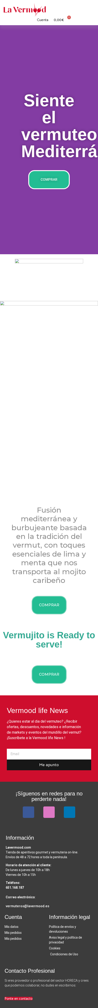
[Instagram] (49, 812)
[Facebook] (28, 812)
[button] (91, 8)
